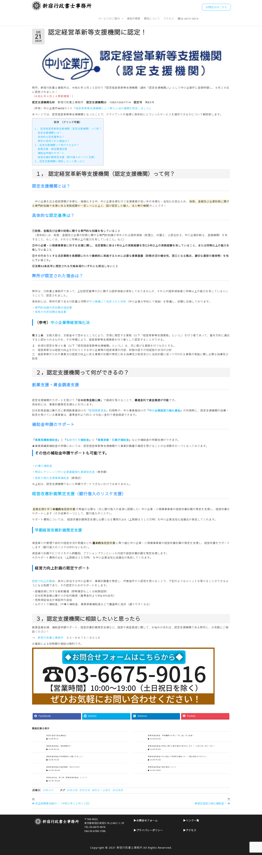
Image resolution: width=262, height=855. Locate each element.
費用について (152, 18)
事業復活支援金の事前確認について (162, 767)
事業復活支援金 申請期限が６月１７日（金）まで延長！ (171, 735)
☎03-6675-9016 (188, 18)
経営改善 (84, 790)
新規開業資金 (97, 410)
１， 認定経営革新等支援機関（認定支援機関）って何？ (68, 128)
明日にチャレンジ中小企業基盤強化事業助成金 (65, 472)
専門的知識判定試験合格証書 (53, 307)
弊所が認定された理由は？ (54, 141)
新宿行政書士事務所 (50, 637)
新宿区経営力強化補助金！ (57, 735)
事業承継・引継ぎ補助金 (113, 440)
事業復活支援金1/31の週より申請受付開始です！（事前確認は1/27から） (177, 756)
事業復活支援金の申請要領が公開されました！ (65, 756)
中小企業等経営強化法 (70, 322)
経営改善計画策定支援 (53, 493)
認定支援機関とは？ (50, 132)
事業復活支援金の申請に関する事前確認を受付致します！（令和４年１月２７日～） (182, 746)
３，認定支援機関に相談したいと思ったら (59, 161)
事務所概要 (133, 18)
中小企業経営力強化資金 (164, 410)
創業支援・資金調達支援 (52, 149)
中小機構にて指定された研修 (107, 301)
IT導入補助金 (43, 466)
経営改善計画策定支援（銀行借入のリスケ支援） (67, 157)
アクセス (168, 18)
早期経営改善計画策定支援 (58, 530)
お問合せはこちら (216, 7)
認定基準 (57, 215)
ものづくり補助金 (77, 440)
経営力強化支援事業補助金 (52, 478)
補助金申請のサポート (51, 153)
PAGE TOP (253, 826)
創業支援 (72, 790)
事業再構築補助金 (46, 440)
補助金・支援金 (101, 790)
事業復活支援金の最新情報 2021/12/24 (62, 767)
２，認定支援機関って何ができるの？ (56, 145)
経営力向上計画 (42, 581)
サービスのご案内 (109, 18)
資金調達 (117, 790)
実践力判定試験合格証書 (50, 312)
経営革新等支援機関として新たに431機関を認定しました (112, 108)
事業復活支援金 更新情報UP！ (59, 746)
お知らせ (48, 790)
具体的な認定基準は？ (51, 137)
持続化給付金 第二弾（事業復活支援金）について (66, 777)
